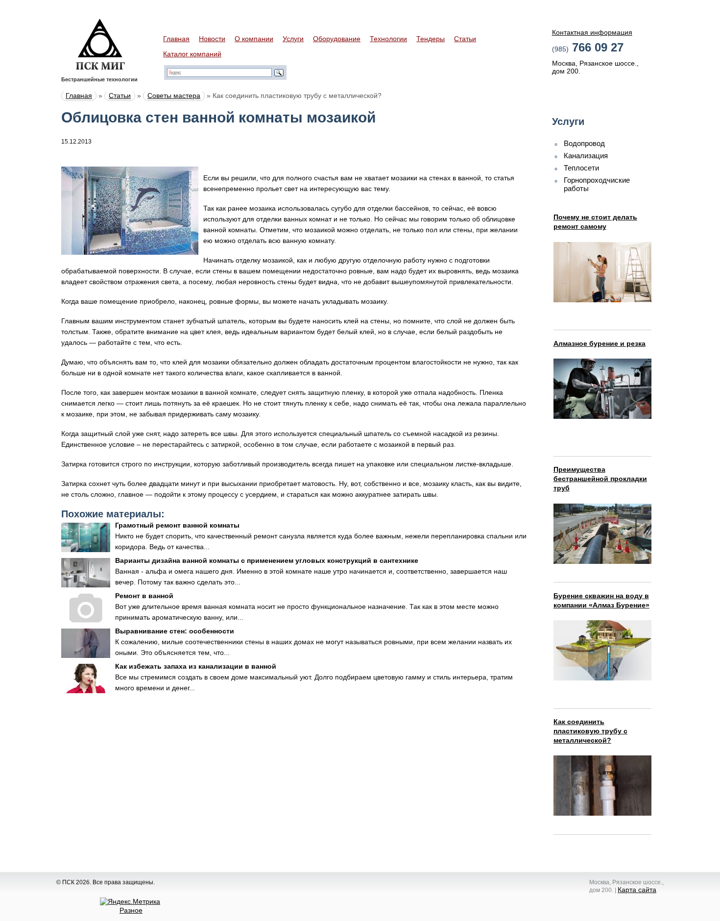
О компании (254, 39)
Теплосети (581, 168)
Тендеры (430, 39)
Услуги (293, 39)
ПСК (100, 44)
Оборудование (336, 39)
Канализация (586, 155)
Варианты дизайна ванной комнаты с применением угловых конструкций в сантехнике (266, 560)
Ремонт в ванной (144, 596)
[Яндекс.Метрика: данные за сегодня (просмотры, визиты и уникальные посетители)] (130, 901)
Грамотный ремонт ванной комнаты (177, 525)
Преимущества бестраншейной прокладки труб (600, 478)
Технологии (388, 39)
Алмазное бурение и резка (599, 343)
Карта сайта (637, 890)
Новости (212, 39)
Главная (176, 39)
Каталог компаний (192, 54)
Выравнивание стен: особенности (174, 631)
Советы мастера (173, 95)
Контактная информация (592, 32)
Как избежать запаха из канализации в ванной (195, 666)
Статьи (465, 39)
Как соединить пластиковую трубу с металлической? (590, 731)
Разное (131, 910)
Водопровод (584, 143)
